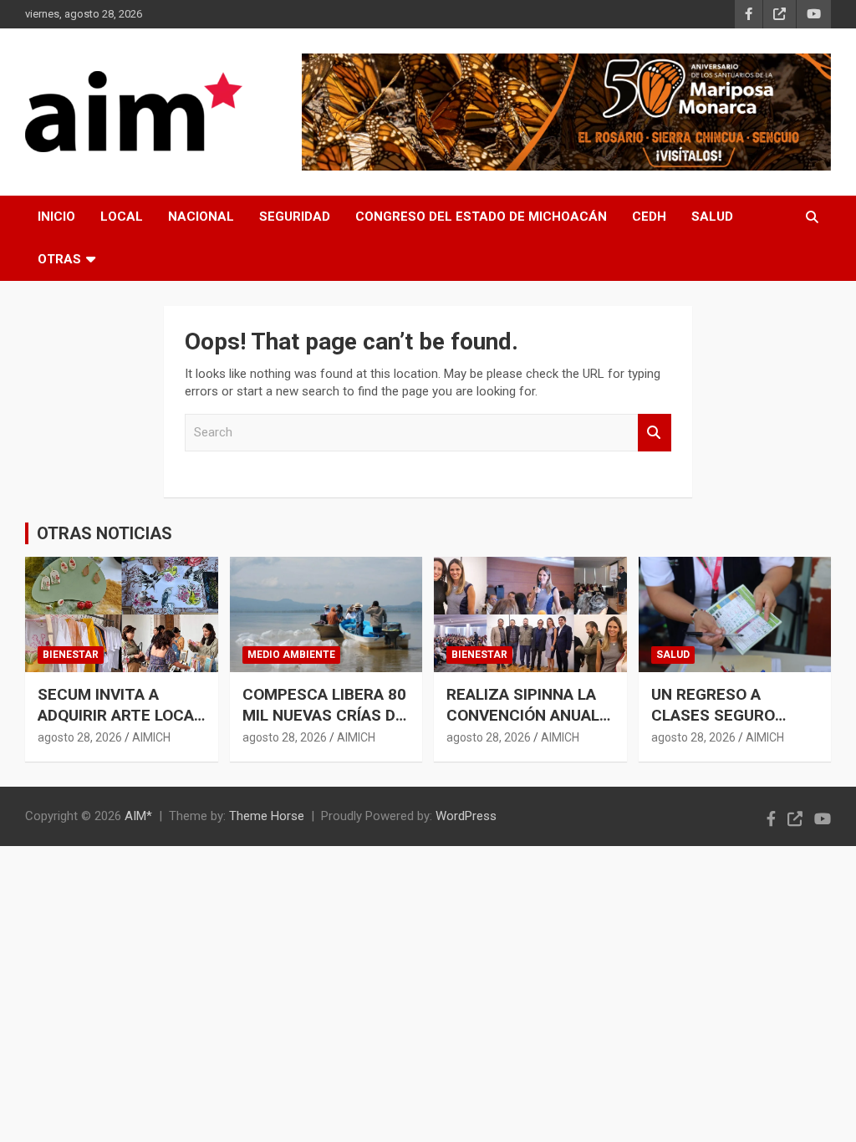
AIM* (138, 815)
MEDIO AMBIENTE (291, 654)
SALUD (712, 216)
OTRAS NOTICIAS (104, 533)
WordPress (466, 815)
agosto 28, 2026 (80, 737)
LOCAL (121, 216)
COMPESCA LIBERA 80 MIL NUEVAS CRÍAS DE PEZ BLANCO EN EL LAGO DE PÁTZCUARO (324, 725)
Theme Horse (266, 815)
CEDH (649, 216)
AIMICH (151, 737)
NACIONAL (201, 216)
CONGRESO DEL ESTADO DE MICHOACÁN (481, 216)
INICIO (56, 216)
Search (654, 432)
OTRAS (59, 259)
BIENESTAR (71, 654)
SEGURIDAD (294, 216)
